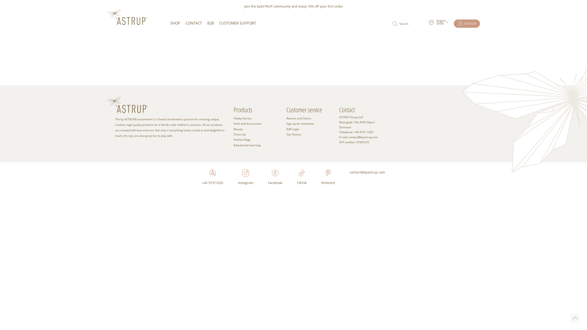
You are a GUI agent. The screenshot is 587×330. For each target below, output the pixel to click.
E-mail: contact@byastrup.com (358, 137)
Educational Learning (247, 145)
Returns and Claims (298, 118)
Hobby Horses (243, 118)
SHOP (175, 23)
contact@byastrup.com (367, 172)
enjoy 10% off (308, 6)
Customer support (237, 23)
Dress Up (240, 134)
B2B (210, 23)
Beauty (238, 129)
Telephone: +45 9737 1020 (356, 132)
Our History (293, 134)
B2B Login (292, 129)
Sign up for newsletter (300, 124)
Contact (194, 23)
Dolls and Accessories (248, 124)
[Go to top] (575, 318)
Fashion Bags (242, 140)
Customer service (304, 109)
